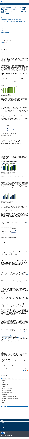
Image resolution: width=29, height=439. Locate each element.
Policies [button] (2, 425)
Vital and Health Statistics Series (7, 392)
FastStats (3, 412)
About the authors (4, 34)
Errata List (3, 400)
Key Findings (3, 17)
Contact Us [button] (3, 420)
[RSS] (11, 435)
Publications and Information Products (7, 378)
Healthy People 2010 (20, 331)
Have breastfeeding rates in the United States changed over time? (11, 19)
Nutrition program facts (20, 347)
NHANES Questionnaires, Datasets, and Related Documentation (12, 344)
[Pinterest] (8, 435)
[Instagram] (4, 435)
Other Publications (4, 394)
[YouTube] (7, 435)
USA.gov (5, 437)
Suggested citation (4, 37)
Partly (4, 375)
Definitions (2, 30)
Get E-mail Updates (5, 408)
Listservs (3, 402)
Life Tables (3, 386)
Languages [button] (3, 427)
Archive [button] (2, 429)
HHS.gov (2, 437)
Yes (1, 375)
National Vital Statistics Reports (6, 390)
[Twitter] (2, 435)
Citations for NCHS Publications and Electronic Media (10, 398)
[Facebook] (1, 435)
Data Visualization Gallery (6, 410)
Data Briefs (3, 380)
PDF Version (2, 42)
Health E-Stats (4, 382)
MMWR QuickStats (5, 416)
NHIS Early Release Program (6, 414)
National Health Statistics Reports (7, 388)
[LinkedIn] (5, 435)
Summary (2, 28)
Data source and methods (5, 32)
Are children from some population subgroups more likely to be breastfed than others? (13, 22)
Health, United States (5, 384)
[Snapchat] (10, 435)
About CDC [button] (3, 422)
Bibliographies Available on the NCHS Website (9, 396)
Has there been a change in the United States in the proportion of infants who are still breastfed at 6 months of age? (13, 26)
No (6, 375)
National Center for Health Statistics (6, 3)
